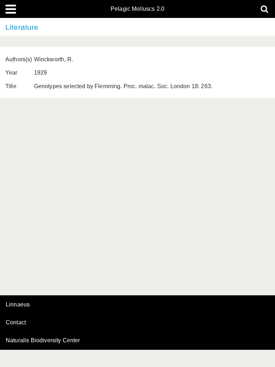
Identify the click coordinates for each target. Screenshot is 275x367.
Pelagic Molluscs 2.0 (137, 9)
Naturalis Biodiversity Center (43, 340)
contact (16, 322)
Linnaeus (18, 305)
